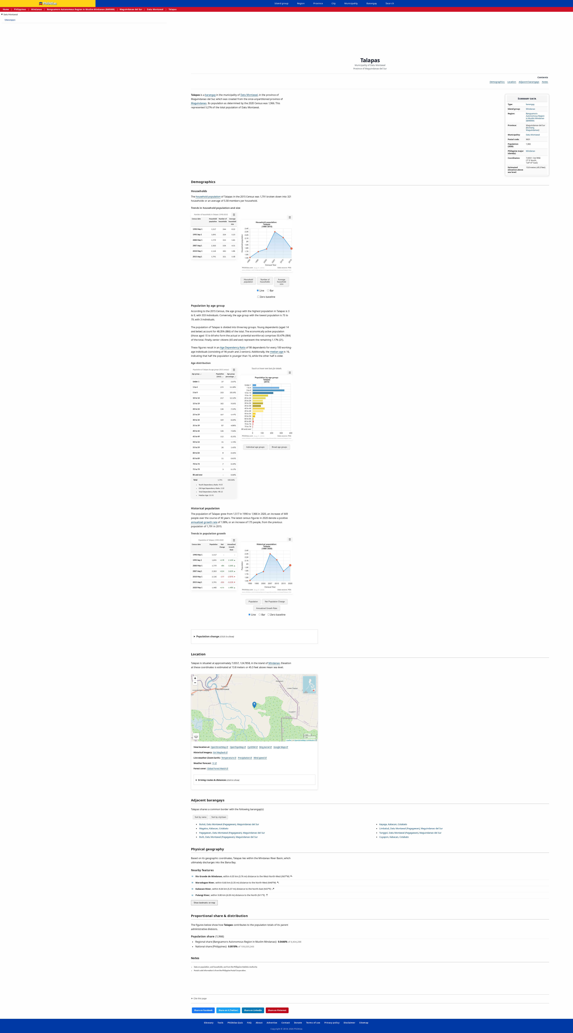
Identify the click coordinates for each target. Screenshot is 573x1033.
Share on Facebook (203, 1010)
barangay (530, 104)
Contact (285, 1022)
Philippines (20, 9)
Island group (281, 3)
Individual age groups (255, 447)
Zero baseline (267, 296)
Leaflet (288, 740)
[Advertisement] (25, 70)
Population (253, 601)
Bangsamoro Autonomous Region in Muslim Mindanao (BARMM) (81, 9)
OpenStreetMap (218, 747)
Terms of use (313, 1022)
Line (261, 290)
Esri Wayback (219, 752)
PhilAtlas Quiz (235, 1022)
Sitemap (363, 1022)
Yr (213, 763)
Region (301, 3)
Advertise (272, 1022)
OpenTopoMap (237, 747)
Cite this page (200, 998)
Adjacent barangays (529, 81)
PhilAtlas (50, 3)
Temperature (227, 757)
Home (6, 9)
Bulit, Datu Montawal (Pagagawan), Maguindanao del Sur (228, 836)
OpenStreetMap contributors (304, 740)
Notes (545, 81)
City (334, 3)
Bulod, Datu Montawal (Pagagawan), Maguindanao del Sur (229, 824)
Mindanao (36, 9)
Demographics (497, 81)
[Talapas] (254, 705)
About (259, 1022)
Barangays (10, 20)
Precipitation (244, 757)
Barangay (371, 3)
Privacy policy (332, 1022)
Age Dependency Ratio (232, 347)
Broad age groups (279, 447)
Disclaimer (349, 1022)
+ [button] (195, 678)
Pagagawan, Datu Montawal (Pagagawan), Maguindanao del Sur (232, 832)
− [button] (195, 683)
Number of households (265, 280)
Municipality (351, 3)
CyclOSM (251, 747)
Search (390, 3)
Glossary (208, 1022)
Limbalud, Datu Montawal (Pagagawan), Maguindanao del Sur (411, 828)
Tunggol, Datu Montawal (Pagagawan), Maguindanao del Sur (410, 832)
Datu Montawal (155, 9)
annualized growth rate (204, 522)
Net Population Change (275, 601)
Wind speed (259, 757)
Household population (248, 280)
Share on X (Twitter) (228, 1010)
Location (511, 81)
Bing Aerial (264, 747)
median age (276, 351)
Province (318, 3)
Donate (298, 1022)
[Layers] (196, 736)
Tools (220, 1022)
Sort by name (200, 817)
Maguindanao (199, 103)
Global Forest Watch (216, 768)
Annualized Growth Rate (266, 608)
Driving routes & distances (212, 780)
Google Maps (280, 747)
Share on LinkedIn (253, 1010)
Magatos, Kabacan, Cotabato (213, 828)
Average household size (281, 281)
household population (208, 196)
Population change (207, 636)
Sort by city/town (218, 817)
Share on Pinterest (277, 1010)
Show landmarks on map (204, 903)
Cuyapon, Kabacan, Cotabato (394, 836)
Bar (272, 290)
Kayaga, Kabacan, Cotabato (393, 824)
